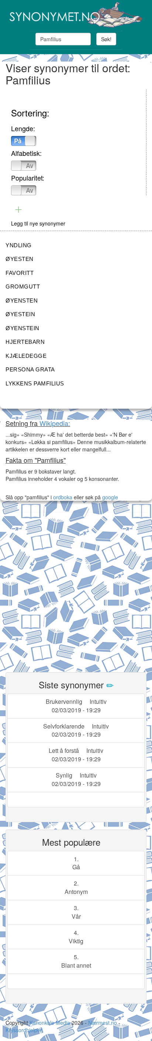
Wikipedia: (54, 423)
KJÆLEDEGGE (26, 356)
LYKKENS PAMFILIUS (35, 383)
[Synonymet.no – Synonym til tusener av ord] (76, 15)
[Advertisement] (76, 588)
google (110, 497)
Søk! (106, 39)
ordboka (62, 497)
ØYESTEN (20, 259)
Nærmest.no (102, 1022)
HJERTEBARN (25, 342)
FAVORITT (20, 273)
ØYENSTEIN (22, 328)
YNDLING (19, 245)
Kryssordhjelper (24, 1030)
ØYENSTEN (22, 300)
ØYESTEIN (20, 314)
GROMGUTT (23, 286)
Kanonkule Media (51, 1022)
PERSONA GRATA (30, 369)
